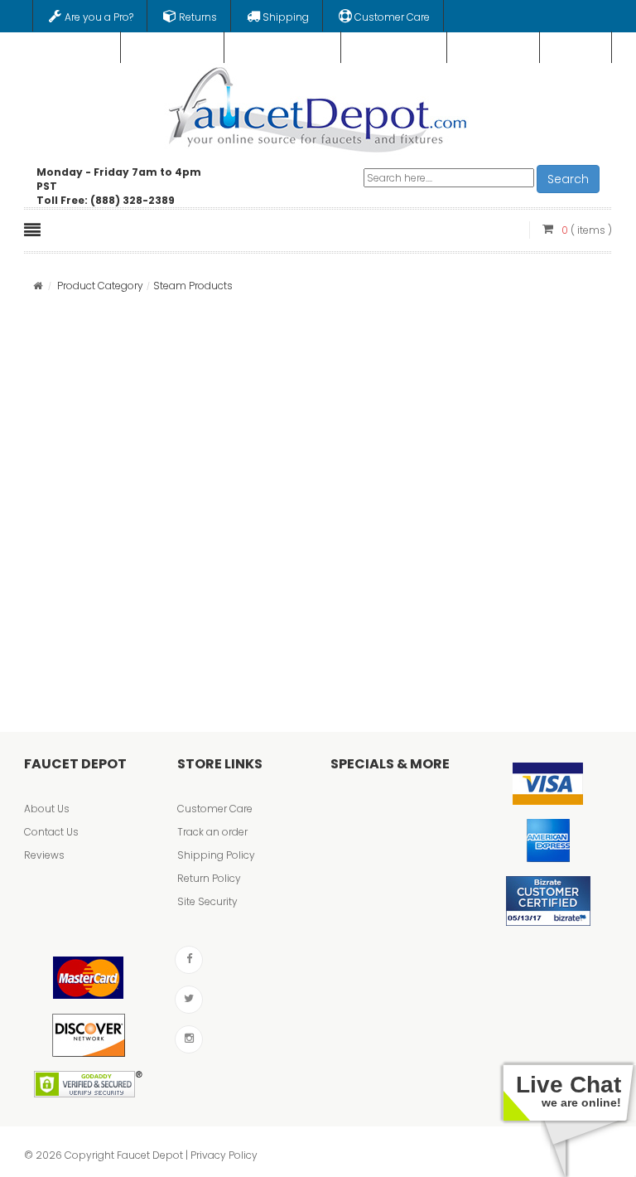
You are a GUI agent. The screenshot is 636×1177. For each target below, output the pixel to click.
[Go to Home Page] (38, 285)
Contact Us (51, 832)
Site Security (207, 901)
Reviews (44, 855)
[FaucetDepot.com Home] (318, 106)
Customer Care (215, 809)
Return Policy (209, 878)
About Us (47, 809)
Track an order (212, 832)
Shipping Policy (216, 855)
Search (568, 179)
